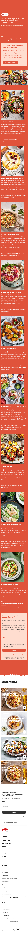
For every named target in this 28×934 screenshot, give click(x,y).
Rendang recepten (5, 881)
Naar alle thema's (14, 897)
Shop (4, 856)
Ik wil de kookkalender (10, 62)
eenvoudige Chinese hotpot (10, 139)
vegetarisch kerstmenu (12, 253)
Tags (4, 847)
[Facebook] (3, 929)
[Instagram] (8, 929)
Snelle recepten (5, 891)
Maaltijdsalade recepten (7, 887)
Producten (6, 843)
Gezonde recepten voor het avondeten (10, 878)
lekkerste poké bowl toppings (8, 429)
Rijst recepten (5, 872)
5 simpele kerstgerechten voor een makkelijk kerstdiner (12, 604)
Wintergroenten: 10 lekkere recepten (15, 309)
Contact (5, 860)
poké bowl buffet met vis (10, 425)
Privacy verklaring (5, 912)
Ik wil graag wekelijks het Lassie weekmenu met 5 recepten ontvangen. (14, 645)
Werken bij (4, 906)
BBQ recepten (4, 487)
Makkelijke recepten (6, 869)
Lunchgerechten (5, 875)
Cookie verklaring (5, 915)
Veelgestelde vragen (6, 909)
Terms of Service (16, 658)
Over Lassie (7, 850)
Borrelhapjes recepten (6, 894)
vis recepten (8, 545)
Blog (4, 853)
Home (4, 837)
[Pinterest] (13, 929)
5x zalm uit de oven (9, 541)
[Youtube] (18, 929)
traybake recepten (19, 367)
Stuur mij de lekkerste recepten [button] (14, 918)
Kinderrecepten (5, 884)
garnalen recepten (5, 547)
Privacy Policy (9, 658)
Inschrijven (14, 650)
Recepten (6, 840)
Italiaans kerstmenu (21, 195)
